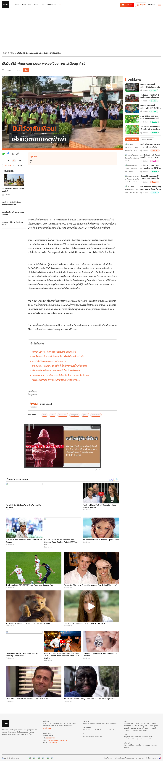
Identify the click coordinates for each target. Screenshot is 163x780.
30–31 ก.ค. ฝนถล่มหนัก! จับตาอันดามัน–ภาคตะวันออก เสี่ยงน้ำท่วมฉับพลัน (150, 128)
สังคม (148, 718)
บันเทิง (151, 721)
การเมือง (153, 718)
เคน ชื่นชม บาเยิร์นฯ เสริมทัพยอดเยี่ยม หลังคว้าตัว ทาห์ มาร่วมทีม (58, 356)
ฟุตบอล (85, 415)
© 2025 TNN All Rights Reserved (147, 753)
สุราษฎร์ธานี (74, 415)
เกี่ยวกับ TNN (108, 753)
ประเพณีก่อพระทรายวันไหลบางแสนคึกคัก (13, 189)
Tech (154, 192)
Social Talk (135, 721)
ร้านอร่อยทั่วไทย (129, 740)
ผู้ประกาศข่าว (105, 718)
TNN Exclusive (140, 718)
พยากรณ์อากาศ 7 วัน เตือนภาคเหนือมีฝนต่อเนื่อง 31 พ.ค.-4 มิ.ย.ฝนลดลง (60, 375)
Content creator (88, 731)
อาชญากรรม (144, 721)
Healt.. (154, 161)
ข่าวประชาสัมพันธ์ (137, 725)
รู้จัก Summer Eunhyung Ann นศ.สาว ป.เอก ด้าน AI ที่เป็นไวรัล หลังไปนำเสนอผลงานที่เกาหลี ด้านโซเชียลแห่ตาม (150, 187)
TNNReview (146, 740)
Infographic (145, 723)
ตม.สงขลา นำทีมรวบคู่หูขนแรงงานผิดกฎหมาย (11, 203)
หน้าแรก (4, 52)
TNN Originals (114, 725)
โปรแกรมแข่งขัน (136, 732)
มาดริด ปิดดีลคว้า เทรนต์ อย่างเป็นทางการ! (49, 361)
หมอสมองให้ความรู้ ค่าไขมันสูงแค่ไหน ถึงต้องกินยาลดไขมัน (150, 156)
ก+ (20, 160)
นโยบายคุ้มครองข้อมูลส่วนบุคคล (124, 753)
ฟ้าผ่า (44, 415)
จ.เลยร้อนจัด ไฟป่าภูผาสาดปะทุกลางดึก (13, 213)
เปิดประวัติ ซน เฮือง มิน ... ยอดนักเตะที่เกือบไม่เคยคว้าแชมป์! (56, 370)
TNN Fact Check (135, 723)
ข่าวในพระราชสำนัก (129, 718)
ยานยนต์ (126, 723)
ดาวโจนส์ (153, 723)
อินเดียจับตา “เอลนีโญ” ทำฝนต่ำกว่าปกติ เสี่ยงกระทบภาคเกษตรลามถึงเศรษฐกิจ (149, 96)
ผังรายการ (113, 718)
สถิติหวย (126, 742)
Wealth (91, 725)
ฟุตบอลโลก (143, 734)
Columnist (98, 731)
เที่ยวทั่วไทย (138, 740)
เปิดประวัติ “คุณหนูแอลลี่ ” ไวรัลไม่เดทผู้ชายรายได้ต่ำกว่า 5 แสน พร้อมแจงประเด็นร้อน (150, 177)
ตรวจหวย (154, 740)
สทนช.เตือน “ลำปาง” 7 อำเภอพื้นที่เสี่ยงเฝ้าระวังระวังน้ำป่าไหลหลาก (59, 366)
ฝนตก (52, 415)
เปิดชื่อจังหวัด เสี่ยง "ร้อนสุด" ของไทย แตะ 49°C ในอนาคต (150, 166)
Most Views (132, 139)
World (85, 725)
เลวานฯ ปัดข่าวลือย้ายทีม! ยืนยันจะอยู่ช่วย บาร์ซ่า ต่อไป (54, 352)
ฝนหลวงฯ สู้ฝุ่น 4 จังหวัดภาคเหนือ (12, 223)
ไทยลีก (150, 734)
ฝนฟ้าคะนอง (62, 415)
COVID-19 (127, 725)
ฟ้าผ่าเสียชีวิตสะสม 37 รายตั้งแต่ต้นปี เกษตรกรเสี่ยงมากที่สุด (56, 380)
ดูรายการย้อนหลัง (95, 718)
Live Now (128, 4)
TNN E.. (155, 150)
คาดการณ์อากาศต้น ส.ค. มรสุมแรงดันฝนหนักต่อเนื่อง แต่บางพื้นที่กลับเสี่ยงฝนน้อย (150, 117)
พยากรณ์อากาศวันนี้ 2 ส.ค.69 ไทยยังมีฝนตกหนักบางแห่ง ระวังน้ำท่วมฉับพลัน (150, 85)
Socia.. (154, 182)
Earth (153, 90)
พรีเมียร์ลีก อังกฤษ (147, 732)
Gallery (145, 725)
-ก (8, 160)
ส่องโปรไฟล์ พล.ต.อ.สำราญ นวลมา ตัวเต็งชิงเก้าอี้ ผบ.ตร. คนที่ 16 (150, 145)
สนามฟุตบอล (96, 415)
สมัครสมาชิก (151, 4)
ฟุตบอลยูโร (135, 734)
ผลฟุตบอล (127, 732)
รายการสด (86, 718)
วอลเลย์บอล (127, 734)
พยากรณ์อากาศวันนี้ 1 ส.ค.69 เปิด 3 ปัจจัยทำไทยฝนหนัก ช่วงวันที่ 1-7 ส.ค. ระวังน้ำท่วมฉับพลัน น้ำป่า (150, 106)
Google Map (47, 723)
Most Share (147, 139)
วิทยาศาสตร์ (127, 721)
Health (97, 725)
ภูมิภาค (12, 52)
